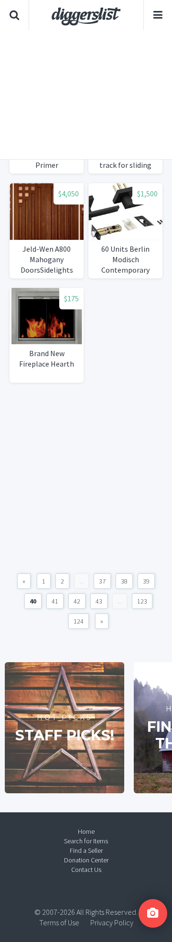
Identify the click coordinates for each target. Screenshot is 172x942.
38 (124, 581)
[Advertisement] (86, 94)
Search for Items (86, 841)
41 (55, 601)
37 (102, 581)
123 (142, 601)
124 (79, 621)
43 (99, 601)
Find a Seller (86, 850)
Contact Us (86, 869)
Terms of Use (59, 922)
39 (146, 581)
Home (86, 831)
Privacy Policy (111, 922)
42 (77, 601)
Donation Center (86, 860)
